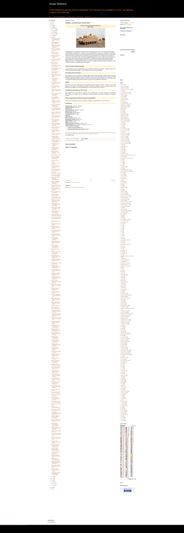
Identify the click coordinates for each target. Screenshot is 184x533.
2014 (51, 23)
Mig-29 (122, 279)
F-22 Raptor (123, 166)
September (53, 33)
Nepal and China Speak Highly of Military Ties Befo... (55, 113)
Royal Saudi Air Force (125, 334)
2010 (51, 489)
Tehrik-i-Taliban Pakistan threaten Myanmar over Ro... (56, 368)
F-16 (122, 163)
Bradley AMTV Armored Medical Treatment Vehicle (55, 299)
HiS (122, 184)
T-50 (122, 378)
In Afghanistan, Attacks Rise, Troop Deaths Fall (55, 242)
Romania (123, 331)
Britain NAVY (123, 114)
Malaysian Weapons (125, 265)
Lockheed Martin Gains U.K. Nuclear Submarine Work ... (55, 212)
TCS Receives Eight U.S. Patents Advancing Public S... (56, 274)
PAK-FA (122, 302)
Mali (122, 267)
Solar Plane (123, 345)
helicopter (123, 182)
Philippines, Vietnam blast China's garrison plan (56, 456)
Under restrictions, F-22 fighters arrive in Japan (56, 186)
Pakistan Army (124, 306)
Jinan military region (125, 244)
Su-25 (122, 366)
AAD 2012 (123, 84)
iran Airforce (123, 209)
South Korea (123, 348)
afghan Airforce (124, 86)
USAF (122, 408)
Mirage (122, 283)
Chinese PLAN (124, 140)
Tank (122, 383)
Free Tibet (123, 175)
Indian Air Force (124, 194)
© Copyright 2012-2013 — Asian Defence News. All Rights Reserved (13, 525)
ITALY (122, 223)
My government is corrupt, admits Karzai (56, 263)
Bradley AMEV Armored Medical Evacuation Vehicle (55, 303)
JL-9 (122, 245)
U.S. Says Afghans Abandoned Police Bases (55, 98)
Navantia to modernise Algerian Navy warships (55, 289)
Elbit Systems (123, 153)
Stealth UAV (123, 361)
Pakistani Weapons (125, 315)
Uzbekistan (123, 410)
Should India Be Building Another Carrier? (56, 134)
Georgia (122, 177)
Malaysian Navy (124, 264)
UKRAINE (123, 398)
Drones (122, 150)
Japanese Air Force (125, 240)
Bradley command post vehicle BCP (55, 192)
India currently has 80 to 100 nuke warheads (55, 393)
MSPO (122, 287)
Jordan (122, 247)
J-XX (122, 235)
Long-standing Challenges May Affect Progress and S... (56, 413)
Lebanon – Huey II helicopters (54, 358)
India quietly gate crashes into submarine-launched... (56, 69)
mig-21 (122, 276)
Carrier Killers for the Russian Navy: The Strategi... (55, 166)
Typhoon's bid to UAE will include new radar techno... (56, 60)
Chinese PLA (123, 137)
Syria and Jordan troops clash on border (55, 128)
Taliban (122, 382)
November (53, 30)
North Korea (123, 296)
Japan (122, 238)
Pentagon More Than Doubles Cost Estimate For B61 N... (56, 311)
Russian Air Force (124, 338)
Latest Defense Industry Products (77, 140)
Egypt (122, 152)
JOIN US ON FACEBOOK (59, 16)
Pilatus (122, 325)
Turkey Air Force (124, 391)
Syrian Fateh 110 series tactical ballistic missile (56, 197)
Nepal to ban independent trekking (55, 173)
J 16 (122, 226)
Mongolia (123, 284)
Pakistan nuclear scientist (126, 313)
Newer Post (68, 180)
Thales (122, 388)
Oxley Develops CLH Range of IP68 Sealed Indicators (56, 333)
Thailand (123, 386)
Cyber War (123, 146)
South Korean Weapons (125, 354)
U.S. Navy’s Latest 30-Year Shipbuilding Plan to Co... (56, 270)
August (52, 35)
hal (121, 180)
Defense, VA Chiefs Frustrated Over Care (55, 308)
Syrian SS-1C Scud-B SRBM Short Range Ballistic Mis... (55, 200)
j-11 (122, 229)
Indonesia (123, 200)
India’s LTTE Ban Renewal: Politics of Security (55, 470)
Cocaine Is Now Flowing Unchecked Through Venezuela (56, 208)
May (52, 478)
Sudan (122, 372)
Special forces (124, 357)
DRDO (122, 149)
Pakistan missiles (124, 310)
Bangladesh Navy (124, 106)
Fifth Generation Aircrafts (126, 171)
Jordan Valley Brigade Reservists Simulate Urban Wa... (55, 124)
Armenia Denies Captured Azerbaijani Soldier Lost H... (55, 266)
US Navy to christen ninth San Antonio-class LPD (56, 215)
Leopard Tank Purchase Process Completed (55, 175)
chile (122, 125)
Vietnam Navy (124, 414)
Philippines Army (124, 322)
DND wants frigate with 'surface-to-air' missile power (56, 235)
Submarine (123, 370)
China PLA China (124, 130)
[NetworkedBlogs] (127, 488)
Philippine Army (124, 316)
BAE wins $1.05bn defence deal (54, 63)
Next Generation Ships (125, 295)
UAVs (122, 397)
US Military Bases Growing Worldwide (55, 459)
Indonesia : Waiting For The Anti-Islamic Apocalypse (55, 417)
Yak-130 (122, 417)
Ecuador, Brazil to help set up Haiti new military (55, 56)
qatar (122, 328)
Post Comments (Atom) (75, 182)
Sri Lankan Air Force (125, 360)
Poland (122, 326)
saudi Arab (123, 342)
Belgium (122, 108)
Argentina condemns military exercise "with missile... (56, 227)
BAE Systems (123, 99)
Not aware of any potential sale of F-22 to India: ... (55, 442)
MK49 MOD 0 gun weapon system (54, 195)
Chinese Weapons (124, 141)
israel (122, 218)
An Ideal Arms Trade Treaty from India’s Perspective (55, 120)
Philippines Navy (124, 323)
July (52, 37)
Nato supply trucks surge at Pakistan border (56, 410)
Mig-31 (122, 280)
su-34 (122, 367)
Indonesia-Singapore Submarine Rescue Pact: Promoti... (55, 157)
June (52, 476)
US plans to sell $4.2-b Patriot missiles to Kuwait (55, 355)
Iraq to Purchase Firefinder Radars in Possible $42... (55, 337)
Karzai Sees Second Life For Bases (56, 395)
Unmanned (123, 401)
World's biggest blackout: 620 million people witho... (56, 39)
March (52, 481)
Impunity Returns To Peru (56, 154)
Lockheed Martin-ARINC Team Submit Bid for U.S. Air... (56, 109)
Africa (122, 90)
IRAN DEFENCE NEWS (125, 210)
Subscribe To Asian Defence (127, 491)
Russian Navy (124, 340)
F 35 (122, 162)
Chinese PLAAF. (124, 139)
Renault (122, 329)
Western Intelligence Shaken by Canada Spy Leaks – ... (55, 398)
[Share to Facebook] (86, 138)
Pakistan (122, 303)
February (53, 483)
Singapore (123, 344)
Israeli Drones (124, 222)
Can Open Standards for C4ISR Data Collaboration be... (56, 105)
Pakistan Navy (124, 312)
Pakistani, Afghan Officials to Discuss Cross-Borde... (56, 75)
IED (122, 188)
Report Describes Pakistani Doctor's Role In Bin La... (55, 246)
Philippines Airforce (125, 321)
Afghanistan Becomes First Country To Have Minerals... (56, 386)
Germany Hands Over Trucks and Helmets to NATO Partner (56, 141)
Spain (122, 356)
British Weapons (124, 118)
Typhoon (122, 394)
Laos (122, 254)
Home (50, 16)
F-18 (122, 165)
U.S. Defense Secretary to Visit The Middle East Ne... (56, 295)
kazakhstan (123, 250)
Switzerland (123, 375)
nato (122, 290)
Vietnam (122, 413)
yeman (122, 419)
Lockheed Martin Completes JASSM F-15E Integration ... (55, 326)
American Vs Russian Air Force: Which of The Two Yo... (56, 231)
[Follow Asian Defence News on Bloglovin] (126, 31)
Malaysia (123, 261)
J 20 (122, 228)
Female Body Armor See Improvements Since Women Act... (56, 277)
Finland (122, 172)
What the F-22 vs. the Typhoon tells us (55, 53)
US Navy (123, 404)
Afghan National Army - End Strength (55, 43)
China (122, 127)
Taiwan (122, 379)
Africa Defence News (125, 92)
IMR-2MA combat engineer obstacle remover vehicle (55, 449)
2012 (51, 27)
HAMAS (122, 181)
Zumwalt (122, 420)
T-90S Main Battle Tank (55, 305)
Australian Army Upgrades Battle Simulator (54, 238)
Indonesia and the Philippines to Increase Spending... (56, 428)
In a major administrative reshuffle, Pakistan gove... (56, 260)
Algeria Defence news (125, 93)
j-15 (122, 231)
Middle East (123, 274)
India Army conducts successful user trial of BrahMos (56, 188)
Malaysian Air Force (125, 262)
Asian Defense (58, 4)
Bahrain (122, 101)
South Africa (123, 347)
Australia (123, 96)
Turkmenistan (123, 392)
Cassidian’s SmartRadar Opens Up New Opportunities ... (56, 252)
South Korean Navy (125, 353)
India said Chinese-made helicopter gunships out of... (56, 420)
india (122, 190)
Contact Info (88, 16)
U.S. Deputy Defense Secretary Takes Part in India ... (56, 379)
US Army (122, 402)
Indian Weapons (124, 199)
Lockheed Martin (124, 260)
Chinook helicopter (125, 143)
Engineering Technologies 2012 (127, 155)
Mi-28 (122, 271)
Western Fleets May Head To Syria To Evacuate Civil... (56, 434)
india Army (123, 191)
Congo (122, 144)
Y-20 (122, 416)
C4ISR (70, 140)
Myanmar (123, 289)
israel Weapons (124, 220)
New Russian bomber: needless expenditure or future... (56, 101)
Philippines (123, 318)
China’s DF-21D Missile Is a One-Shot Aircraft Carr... (55, 438)
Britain (122, 112)
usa (122, 407)
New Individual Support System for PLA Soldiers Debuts (55, 473)
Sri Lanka (123, 359)
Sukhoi (122, 373)
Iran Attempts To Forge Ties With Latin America (55, 144)
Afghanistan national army (126, 89)
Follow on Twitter (71, 16)
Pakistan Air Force (124, 305)
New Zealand (123, 293)
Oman (122, 301)
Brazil (122, 111)
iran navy (123, 213)
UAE (122, 395)
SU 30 (122, 363)
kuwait (122, 251)
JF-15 (122, 241)
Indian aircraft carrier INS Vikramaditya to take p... (56, 218)
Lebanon (123, 258)
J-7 (121, 234)
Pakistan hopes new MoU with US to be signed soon (56, 318)
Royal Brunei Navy (124, 332)
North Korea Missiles (125, 298)
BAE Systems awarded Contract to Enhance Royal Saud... (55, 462)
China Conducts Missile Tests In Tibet (55, 66)
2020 (51, 22)
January (53, 485)
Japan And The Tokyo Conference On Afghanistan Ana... (55, 148)
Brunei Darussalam (125, 120)
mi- (121, 268)
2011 (51, 487)
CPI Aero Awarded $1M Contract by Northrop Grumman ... (55, 375)
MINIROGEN (123, 281)
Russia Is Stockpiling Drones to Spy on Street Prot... (55, 182)
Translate (129, 24)
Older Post (113, 180)
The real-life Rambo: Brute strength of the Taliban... (55, 130)
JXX (122, 248)
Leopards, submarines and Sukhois (55, 72)
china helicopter (124, 128)
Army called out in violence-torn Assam (55, 407)
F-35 (122, 168)
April (52, 480)
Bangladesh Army (124, 105)
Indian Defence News (125, 196)
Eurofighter (123, 156)
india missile (123, 193)
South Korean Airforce (125, 350)
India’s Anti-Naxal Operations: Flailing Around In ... (55, 152)
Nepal (122, 292)
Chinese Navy (124, 136)
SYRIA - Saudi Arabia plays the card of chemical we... (55, 361)
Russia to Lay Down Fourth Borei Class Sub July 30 (55, 341)
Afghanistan (123, 87)
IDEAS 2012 (123, 187)
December (53, 28)
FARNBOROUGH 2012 (125, 169)
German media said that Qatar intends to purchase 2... (55, 94)
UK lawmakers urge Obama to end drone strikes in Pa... (55, 256)
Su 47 (122, 364)
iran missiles (123, 212)
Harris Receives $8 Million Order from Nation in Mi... (55, 371)
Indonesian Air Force (125, 204)
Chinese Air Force (124, 133)
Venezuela (123, 411)
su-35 (122, 369)
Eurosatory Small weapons (126, 158)
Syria (122, 376)
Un (121, 400)
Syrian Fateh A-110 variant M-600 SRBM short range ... (55, 204)
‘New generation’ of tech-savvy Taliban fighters (56, 402)
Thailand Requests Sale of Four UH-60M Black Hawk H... (56, 315)
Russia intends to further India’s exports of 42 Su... (56, 90)
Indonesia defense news (126, 201)
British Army (123, 117)
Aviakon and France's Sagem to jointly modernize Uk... (55, 445)
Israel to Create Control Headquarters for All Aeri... (55, 466)
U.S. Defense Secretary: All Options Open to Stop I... (55, 83)
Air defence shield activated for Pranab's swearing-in (56, 344)
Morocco (122, 286)
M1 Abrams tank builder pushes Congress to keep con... (55, 49)
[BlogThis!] (83, 138)
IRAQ (122, 215)
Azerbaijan (123, 98)
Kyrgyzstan (123, 253)
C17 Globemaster (124, 121)
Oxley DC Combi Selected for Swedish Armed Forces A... (55, 329)
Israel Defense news (125, 219)
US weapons (123, 405)
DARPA (122, 147)
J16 (122, 237)
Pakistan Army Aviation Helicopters (128, 308)
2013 (51, 25)
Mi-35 (122, 273)
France (122, 174)
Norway (122, 299)
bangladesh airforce (125, 103)
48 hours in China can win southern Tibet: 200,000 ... (55, 86)
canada (122, 124)
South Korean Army (125, 351)
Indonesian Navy (124, 206)
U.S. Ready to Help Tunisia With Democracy (55, 79)
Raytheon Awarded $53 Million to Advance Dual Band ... (55, 46)
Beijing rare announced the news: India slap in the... (56, 285)
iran (122, 207)
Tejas (122, 385)
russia (122, 335)
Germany (123, 178)
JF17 (122, 242)
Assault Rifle (123, 95)
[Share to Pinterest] (87, 138)
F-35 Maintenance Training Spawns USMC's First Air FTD (55, 137)
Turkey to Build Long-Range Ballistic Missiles (55, 348)
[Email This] (81, 138)
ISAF (122, 216)
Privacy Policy (80, 16)
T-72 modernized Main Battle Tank (55, 453)
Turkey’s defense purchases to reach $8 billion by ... (56, 281)
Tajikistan (123, 380)
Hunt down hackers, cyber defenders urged (56, 365)
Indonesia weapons (125, 203)
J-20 (122, 232)
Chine (122, 131)
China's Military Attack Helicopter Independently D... (55, 178)
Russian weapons (124, 341)
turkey (122, 389)
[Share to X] (84, 138)
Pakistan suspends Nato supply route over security (56, 322)
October (52, 32)
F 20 (122, 160)
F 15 (122, 159)
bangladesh (123, 102)
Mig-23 (122, 277)
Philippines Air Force (125, 319)
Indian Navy (123, 197)
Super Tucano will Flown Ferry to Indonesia (56, 170)
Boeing (122, 109)
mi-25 (122, 270)
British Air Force (124, 115)
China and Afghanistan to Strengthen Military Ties (56, 116)
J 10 (122, 225)
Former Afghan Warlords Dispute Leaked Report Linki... (56, 383)
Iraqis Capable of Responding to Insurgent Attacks (55, 424)
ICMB (122, 185)
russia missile (123, 337)
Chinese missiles (124, 134)
